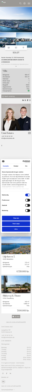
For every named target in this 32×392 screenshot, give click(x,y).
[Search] (20, 3)
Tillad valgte (16, 223)
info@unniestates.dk (7, 138)
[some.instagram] (2, 373)
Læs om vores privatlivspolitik (11, 386)
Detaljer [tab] (16, 166)
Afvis (16, 229)
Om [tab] (26, 166)
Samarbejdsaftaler (7, 389)
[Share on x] (25, 100)
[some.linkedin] (10, 373)
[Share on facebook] (27, 100)
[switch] (27, 200)
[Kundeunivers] (24, 3)
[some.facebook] (6, 373)
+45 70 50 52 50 (6, 136)
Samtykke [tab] (6, 166)
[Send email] (30, 100)
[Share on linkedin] (23, 100)
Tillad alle (16, 218)
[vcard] (29, 133)
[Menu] (28, 3)
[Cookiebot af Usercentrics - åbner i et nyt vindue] (23, 161)
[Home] (9, 3)
